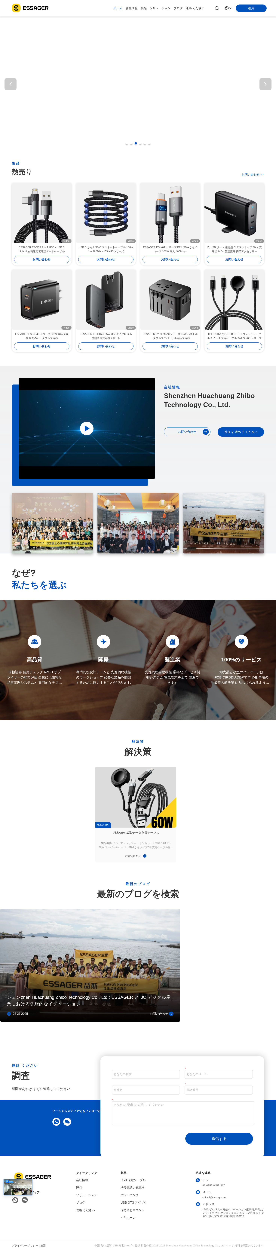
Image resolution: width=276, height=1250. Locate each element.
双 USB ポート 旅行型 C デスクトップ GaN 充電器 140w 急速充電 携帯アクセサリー (234, 249)
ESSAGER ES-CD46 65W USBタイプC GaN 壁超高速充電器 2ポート (106, 336)
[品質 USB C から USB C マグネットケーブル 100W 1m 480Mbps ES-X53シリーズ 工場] (106, 213)
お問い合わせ (253, 174)
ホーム (118, 8)
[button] (127, 143)
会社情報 (132, 8)
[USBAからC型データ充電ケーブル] (135, 797)
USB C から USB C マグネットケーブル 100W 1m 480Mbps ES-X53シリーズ (106, 249)
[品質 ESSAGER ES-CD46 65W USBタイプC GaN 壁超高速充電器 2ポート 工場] (106, 300)
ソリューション (160, 8)
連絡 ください (195, 8)
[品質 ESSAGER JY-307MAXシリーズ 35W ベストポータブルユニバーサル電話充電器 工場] (170, 300)
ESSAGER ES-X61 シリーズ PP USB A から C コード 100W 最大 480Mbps (170, 249)
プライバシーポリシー (25, 1245)
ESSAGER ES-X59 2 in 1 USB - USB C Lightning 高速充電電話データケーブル (42, 249)
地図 (43, 1245)
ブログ (178, 8)
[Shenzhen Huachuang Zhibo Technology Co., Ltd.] (30, 8)
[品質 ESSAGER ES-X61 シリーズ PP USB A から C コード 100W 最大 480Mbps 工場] (170, 213)
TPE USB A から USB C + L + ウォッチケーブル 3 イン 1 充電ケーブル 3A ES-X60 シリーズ (234, 336)
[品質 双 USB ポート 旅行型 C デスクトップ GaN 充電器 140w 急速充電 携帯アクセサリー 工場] (234, 213)
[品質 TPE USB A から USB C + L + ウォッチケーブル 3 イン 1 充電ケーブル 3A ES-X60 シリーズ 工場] (234, 300)
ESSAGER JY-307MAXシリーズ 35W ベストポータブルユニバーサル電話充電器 (170, 336)
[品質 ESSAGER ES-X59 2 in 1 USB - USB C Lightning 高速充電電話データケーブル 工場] (42, 213)
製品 (144, 8)
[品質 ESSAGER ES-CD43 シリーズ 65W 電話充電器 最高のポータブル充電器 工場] (42, 300)
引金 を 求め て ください (240, 432)
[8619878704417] (55, 1121)
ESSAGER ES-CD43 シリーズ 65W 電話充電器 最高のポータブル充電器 (41, 336)
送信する (219, 1139)
